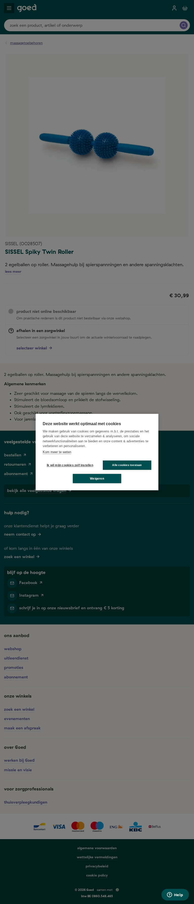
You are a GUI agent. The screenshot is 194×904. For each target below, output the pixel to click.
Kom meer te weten (57, 452)
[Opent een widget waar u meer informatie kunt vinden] (175, 895)
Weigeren (97, 478)
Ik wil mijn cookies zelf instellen (69, 465)
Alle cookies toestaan (127, 465)
